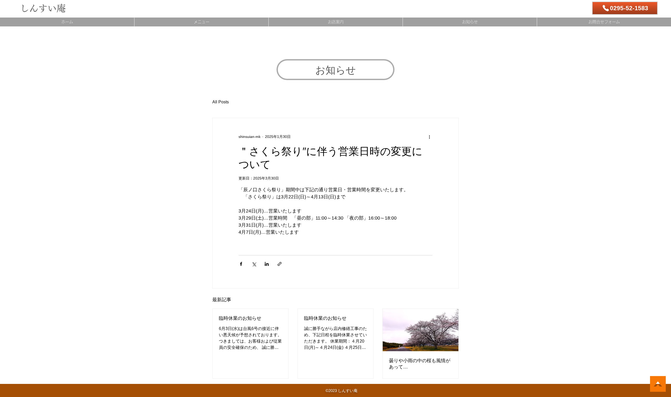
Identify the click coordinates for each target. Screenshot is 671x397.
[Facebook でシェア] (241, 263)
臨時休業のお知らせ (240, 318)
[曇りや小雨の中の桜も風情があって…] (420, 330)
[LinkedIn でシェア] (266, 263)
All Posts (220, 102)
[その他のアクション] (429, 137)
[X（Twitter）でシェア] (253, 263)
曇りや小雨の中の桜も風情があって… (419, 364)
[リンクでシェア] (279, 263)
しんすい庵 (43, 8)
